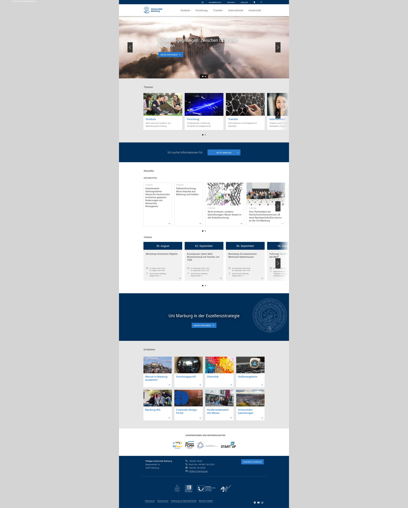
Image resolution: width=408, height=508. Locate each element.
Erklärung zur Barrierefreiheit (183, 501)
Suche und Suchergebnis (261, 2)
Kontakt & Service (252, 462)
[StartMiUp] (228, 445)
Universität (255, 10)
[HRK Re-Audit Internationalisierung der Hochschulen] (188, 488)
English (244, 2)
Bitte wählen (219, 151)
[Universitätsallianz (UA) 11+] (207, 445)
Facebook (254, 503)
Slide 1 (202, 76)
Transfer (218, 10)
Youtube (258, 503)
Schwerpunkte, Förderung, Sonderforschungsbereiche (199, 122)
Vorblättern (277, 47)
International (235, 10)
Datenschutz (162, 501)
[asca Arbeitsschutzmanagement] (225, 488)
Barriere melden (206, 501)
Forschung (202, 10)
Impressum (150, 501)
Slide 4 (205, 134)
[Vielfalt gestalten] (177, 488)
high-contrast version (254, 2)
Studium (185, 10)
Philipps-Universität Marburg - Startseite (156, 10)
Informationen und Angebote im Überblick (242, 122)
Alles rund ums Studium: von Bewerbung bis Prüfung (158, 122)
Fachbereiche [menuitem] (215, 2)
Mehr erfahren (169, 54)
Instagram (262, 503)
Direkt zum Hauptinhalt (24, 1)
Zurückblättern (130, 47)
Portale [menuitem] (230, 2)
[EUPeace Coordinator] (177, 445)
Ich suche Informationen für (185, 152)
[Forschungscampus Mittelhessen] (189, 445)
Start (202, 2)
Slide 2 (205, 76)
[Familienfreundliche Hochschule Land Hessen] (206, 488)
